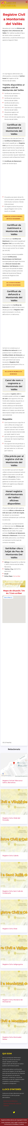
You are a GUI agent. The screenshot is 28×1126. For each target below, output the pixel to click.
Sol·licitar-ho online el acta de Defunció (13, 373)
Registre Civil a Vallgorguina (12, 964)
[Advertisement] (14, 57)
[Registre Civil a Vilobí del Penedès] (14, 802)
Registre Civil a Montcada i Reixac (12, 1038)
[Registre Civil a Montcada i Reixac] (14, 1021)
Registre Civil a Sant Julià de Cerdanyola (12, 892)
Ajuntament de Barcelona (10, 1101)
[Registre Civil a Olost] (14, 912)
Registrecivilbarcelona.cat (8, 1120)
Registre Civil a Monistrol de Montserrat (12, 1001)
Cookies (21, 1124)
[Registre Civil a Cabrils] (14, 839)
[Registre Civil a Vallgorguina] (14, 948)
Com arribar (16, 576)
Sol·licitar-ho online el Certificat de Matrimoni (13, 284)
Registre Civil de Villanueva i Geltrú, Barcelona (12, 781)
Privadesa (15, 1124)
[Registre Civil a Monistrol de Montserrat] (14, 984)
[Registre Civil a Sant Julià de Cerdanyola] (14, 875)
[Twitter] (14, 1112)
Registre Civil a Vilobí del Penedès (11, 819)
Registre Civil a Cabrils (10, 856)
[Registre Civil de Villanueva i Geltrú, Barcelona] (14, 765)
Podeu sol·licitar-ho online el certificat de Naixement (13, 217)
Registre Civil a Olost (9, 929)
